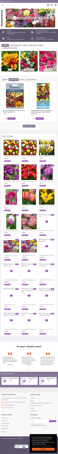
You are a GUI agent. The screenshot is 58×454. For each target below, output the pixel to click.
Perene (41, 45)
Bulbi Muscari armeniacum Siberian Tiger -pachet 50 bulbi (47, 304)
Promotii (5, 79)
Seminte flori (33, 45)
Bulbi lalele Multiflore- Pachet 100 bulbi (11, 255)
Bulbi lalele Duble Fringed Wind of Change (11, 205)
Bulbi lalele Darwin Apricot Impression (29, 205)
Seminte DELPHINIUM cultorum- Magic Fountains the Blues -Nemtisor (33, 378)
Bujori (25, 45)
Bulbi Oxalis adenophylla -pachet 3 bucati (29, 280)
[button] (11, 118)
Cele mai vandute (31, 79)
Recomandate (13, 79)
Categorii (5, 45)
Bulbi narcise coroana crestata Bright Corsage (47, 329)
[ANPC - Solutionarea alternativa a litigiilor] (21, 446)
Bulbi (10, 69)
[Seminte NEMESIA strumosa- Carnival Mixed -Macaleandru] (15, 96)
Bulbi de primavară (15, 45)
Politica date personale (46, 445)
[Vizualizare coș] (55, 5)
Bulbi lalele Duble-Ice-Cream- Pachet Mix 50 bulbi (11, 156)
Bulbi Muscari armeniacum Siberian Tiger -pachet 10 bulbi (11, 329)
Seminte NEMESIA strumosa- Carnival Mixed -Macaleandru (14, 111)
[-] (6, 119)
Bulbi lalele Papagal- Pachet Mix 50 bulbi (47, 255)
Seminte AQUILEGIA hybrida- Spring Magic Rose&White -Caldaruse (51, 378)
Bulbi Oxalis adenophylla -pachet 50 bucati (11, 280)
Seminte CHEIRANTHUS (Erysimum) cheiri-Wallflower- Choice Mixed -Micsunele (41, 112)
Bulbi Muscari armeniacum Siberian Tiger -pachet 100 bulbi (29, 304)
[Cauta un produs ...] (51, 5)
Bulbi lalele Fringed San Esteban (11, 230)
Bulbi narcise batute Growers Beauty (29, 329)
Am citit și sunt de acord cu (38, 425)
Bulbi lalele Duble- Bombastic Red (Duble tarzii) (29, 181)
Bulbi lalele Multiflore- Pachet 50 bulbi (29, 255)
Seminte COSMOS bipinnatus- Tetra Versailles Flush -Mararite (13, 378)
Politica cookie (35, 445)
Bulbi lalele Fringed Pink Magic (28, 230)
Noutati (22, 79)
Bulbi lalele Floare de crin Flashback (47, 205)
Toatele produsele (28, 126)
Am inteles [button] (43, 449)
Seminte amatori (29, 69)
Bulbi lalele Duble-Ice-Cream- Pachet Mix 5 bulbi (29, 156)
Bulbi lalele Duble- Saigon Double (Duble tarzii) (11, 181)
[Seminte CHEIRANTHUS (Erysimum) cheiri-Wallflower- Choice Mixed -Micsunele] (43, 96)
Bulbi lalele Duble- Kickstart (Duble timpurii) (47, 181)
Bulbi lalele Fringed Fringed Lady (47, 230)
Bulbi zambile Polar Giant (9, 304)
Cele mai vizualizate (7, 373)
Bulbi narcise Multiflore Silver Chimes (47, 280)
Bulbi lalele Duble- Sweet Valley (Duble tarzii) (47, 156)
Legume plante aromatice (10, 48)
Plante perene (48, 69)
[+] (6, 118)
